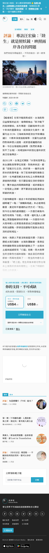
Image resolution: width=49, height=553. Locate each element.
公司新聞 (25, 524)
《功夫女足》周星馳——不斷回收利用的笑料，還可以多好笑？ (18, 455)
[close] (46, 7)
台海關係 (18, 29)
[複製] (5, 104)
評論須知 (8, 379)
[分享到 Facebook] (17, 104)
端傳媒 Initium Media (17, 540)
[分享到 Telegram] (23, 104)
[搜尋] (40, 19)
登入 (18, 328)
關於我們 (6, 520)
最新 (5, 394)
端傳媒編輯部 (22, 346)
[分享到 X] (11, 104)
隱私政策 (31, 540)
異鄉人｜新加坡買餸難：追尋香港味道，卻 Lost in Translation (18, 437)
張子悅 (5, 441)
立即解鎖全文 (24, 314)
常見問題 (6, 524)
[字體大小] (27, 19)
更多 (11, 394)
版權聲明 (15, 524)
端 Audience (7, 424)
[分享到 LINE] (29, 104)
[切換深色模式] (35, 19)
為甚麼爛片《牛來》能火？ (18, 400)
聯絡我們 (15, 520)
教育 (26, 29)
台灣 (32, 29)
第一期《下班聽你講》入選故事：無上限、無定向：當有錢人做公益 (18, 419)
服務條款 (39, 540)
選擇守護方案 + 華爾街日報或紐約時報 (20, 322)
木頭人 (5, 404)
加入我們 (25, 520)
